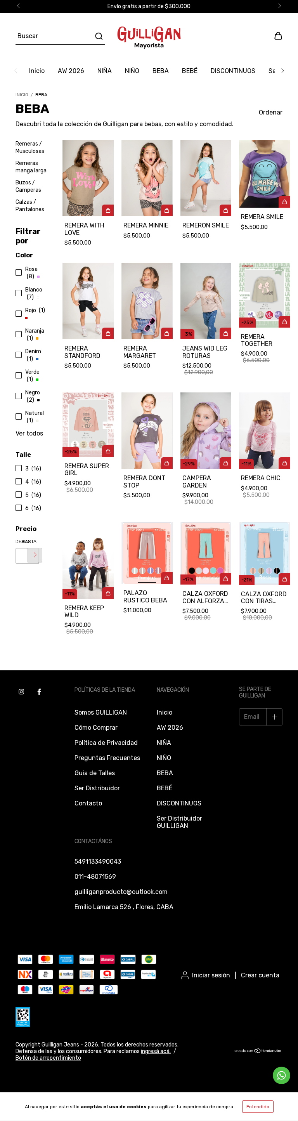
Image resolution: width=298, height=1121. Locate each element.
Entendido (257, 1106)
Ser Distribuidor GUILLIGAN (179, 822)
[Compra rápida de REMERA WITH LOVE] (108, 210)
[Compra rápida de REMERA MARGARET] (167, 333)
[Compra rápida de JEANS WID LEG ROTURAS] (225, 333)
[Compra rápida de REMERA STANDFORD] (108, 333)
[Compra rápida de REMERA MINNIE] (167, 210)
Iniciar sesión (211, 975)
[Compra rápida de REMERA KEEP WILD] (108, 593)
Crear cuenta (260, 975)
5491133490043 (97, 861)
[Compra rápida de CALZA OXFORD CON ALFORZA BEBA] (225, 579)
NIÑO (132, 71)
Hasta (25, 541)
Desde (19, 541)
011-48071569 (95, 876)
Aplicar (35, 555)
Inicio (37, 71)
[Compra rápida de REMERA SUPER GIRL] (108, 451)
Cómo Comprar (96, 727)
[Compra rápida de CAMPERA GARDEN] (225, 463)
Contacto (88, 803)
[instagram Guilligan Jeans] (21, 692)
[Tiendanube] (258, 1051)
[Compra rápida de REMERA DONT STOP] (167, 463)
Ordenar (270, 112)
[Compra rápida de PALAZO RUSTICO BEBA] (167, 578)
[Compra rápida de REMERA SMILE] (284, 202)
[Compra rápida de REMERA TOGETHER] (284, 322)
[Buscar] (98, 36)
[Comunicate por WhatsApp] (281, 1075)
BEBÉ (190, 71)
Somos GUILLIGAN (100, 712)
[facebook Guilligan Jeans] (39, 692)
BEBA (160, 71)
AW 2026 (71, 71)
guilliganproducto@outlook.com (121, 891)
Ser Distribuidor (97, 788)
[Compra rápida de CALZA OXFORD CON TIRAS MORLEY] (284, 579)
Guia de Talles (94, 773)
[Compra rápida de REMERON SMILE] (225, 210)
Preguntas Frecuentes (107, 758)
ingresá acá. (156, 1051)
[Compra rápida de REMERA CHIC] (284, 463)
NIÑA (104, 71)
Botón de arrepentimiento (48, 1058)
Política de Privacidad (106, 742)
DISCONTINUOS (233, 71)
